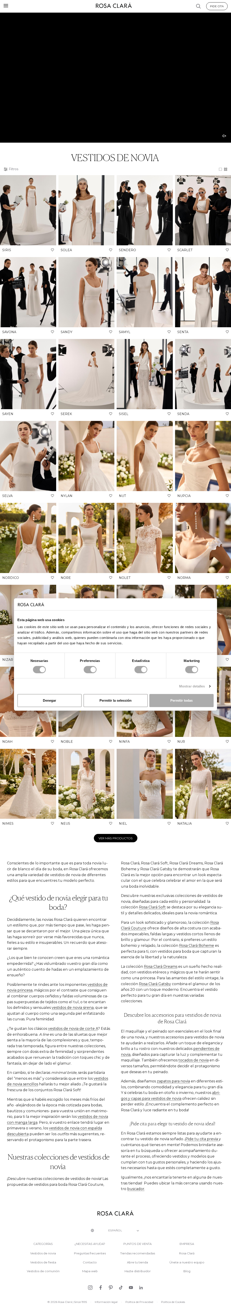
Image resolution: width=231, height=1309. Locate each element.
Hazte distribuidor (138, 1271)
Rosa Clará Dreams (160, 966)
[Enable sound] (224, 136)
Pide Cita (217, 6)
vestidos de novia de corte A (73, 1028)
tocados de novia (193, 1060)
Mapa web (90, 1271)
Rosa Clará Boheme (196, 945)
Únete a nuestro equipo (186, 1262)
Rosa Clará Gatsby (155, 984)
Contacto (90, 1262)
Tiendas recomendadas (137, 1253)
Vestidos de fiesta (43, 1262)
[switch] (90, 669)
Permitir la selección (115, 700)
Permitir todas (181, 700)
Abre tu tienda (137, 1262)
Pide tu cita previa (202, 1139)
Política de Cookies (173, 1302)
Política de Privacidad (139, 1302)
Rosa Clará (186, 1253)
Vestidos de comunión (43, 1271)
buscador (135, 1189)
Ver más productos (116, 838)
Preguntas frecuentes (90, 1253)
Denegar (49, 700)
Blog (186, 1271)
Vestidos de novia (43, 1253)
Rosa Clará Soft (152, 907)
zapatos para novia (173, 1081)
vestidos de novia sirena (73, 1007)
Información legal (106, 1302)
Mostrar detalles (192, 686)
